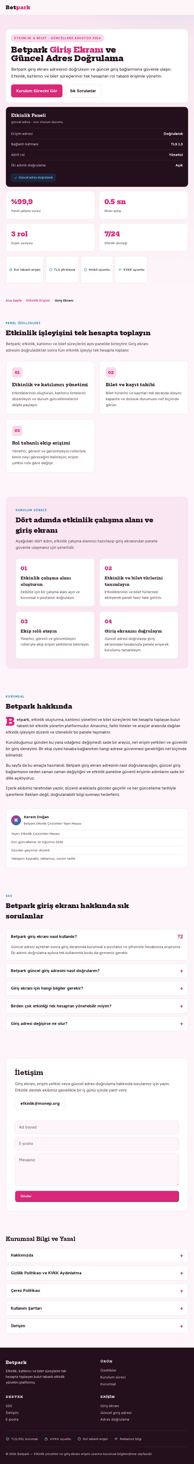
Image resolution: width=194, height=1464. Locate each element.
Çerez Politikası (25, 1290)
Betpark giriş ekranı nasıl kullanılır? (44, 936)
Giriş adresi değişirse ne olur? (39, 1023)
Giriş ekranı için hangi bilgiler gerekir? (47, 988)
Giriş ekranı (109, 1406)
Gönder (26, 1196)
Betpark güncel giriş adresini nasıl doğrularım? (55, 970)
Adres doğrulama (114, 1419)
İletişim (18, 1325)
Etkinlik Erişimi (38, 300)
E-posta (12, 1419)
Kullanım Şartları (26, 1308)
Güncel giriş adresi (116, 1413)
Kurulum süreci (113, 1377)
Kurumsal (108, 1384)
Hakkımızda (22, 1255)
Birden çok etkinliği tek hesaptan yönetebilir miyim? (61, 1006)
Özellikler (108, 1370)
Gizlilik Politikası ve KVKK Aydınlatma (46, 1273)
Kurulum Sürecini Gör (36, 90)
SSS (9, 1406)
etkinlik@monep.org (40, 1103)
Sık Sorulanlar (83, 90)
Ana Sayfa (14, 300)
